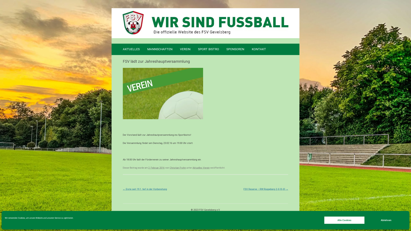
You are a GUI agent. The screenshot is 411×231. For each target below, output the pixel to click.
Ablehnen (386, 220)
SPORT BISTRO (208, 49)
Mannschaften (159, 49)
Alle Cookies (344, 220)
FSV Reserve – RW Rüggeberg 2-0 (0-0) (266, 189)
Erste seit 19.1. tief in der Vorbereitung (145, 189)
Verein (185, 49)
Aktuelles (131, 49)
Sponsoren (235, 49)
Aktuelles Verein (201, 167)
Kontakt (259, 49)
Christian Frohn (178, 167)
